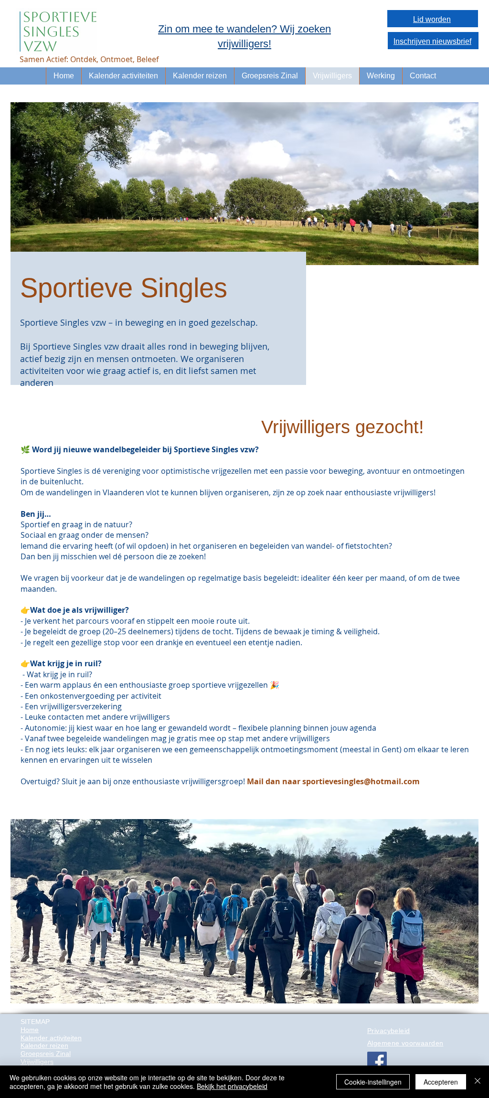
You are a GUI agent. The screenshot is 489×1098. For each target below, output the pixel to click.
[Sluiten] (477, 1081)
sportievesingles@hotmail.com (361, 781)
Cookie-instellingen (373, 1082)
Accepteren (441, 1082)
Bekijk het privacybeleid (232, 1086)
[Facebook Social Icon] (377, 1061)
